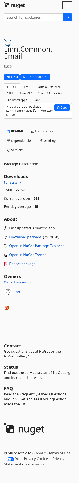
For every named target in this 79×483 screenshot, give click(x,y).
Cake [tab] (37, 100)
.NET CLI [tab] (12, 87)
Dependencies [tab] (21, 140)
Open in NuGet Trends (27, 254)
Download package (25, 237)
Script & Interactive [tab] (50, 93)
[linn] (8, 292)
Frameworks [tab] (43, 131)
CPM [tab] (10, 93)
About (41, 453)
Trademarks (34, 464)
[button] (62, 107)
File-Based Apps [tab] (17, 100)
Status (11, 367)
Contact (12, 346)
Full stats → (12, 182)
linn (17, 291)
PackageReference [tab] (49, 87)
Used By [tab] (49, 140)
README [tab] (17, 131)
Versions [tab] (17, 150)
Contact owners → (17, 282)
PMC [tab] (27, 87)
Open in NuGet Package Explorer (36, 245)
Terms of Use (59, 453)
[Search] (67, 17)
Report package (22, 263)
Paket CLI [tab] (25, 93)
